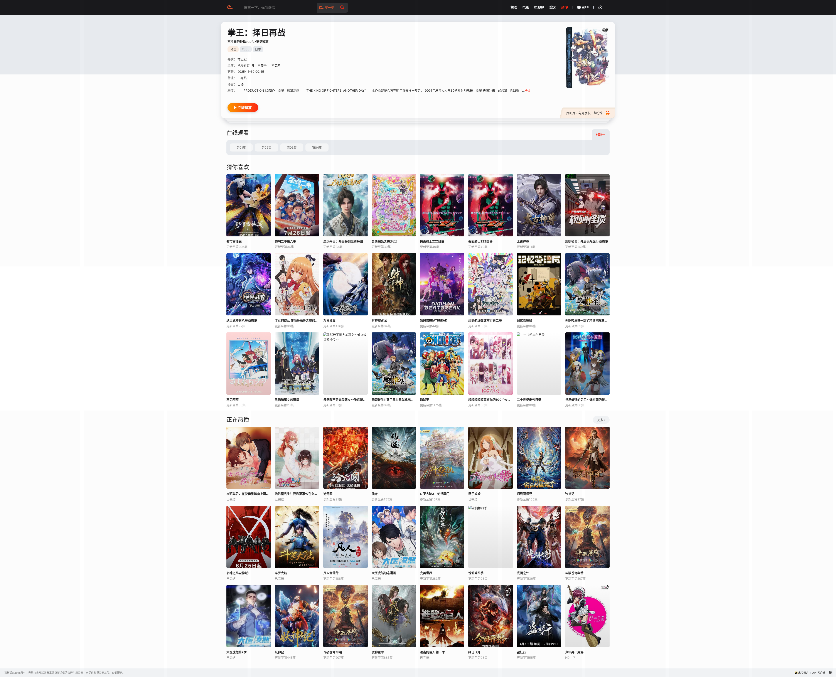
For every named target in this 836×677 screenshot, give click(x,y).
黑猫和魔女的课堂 (287, 399)
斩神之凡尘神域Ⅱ (237, 573)
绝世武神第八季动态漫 (241, 320)
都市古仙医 (234, 241)
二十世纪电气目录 (529, 399)
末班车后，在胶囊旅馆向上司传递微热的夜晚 (248, 493)
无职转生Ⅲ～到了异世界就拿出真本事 (587, 320)
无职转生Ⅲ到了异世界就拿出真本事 (394, 399)
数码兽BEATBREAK (433, 320)
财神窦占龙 (379, 320)
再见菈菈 (232, 399)
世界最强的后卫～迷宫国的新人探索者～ (587, 399)
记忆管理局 (524, 320)
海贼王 (424, 399)
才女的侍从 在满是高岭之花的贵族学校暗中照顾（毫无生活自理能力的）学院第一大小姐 (297, 320)
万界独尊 (329, 320)
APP (585, 7)
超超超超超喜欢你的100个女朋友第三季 (490, 399)
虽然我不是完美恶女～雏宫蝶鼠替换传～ (345, 399)
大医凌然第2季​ (236, 652)
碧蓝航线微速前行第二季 (485, 320)
